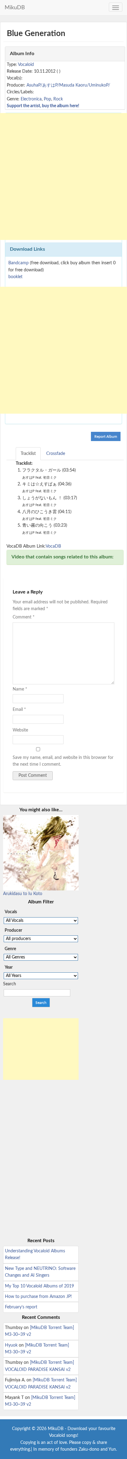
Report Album (105, 436)
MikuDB (15, 7)
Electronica (31, 99)
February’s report (21, 1307)
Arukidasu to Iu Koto (22, 894)
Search (9, 984)
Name (20, 689)
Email (19, 709)
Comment (24, 617)
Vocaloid (26, 65)
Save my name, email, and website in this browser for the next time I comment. (63, 761)
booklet (15, 277)
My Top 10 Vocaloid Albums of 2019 (39, 1286)
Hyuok (11, 1345)
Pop (47, 99)
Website (20, 730)
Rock (58, 99)
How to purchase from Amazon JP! (38, 1297)
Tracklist (28, 454)
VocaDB (53, 546)
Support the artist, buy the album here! (43, 106)
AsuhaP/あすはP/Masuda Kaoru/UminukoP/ (68, 85)
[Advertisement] (63, 176)
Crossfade (55, 454)
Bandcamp (18, 263)
